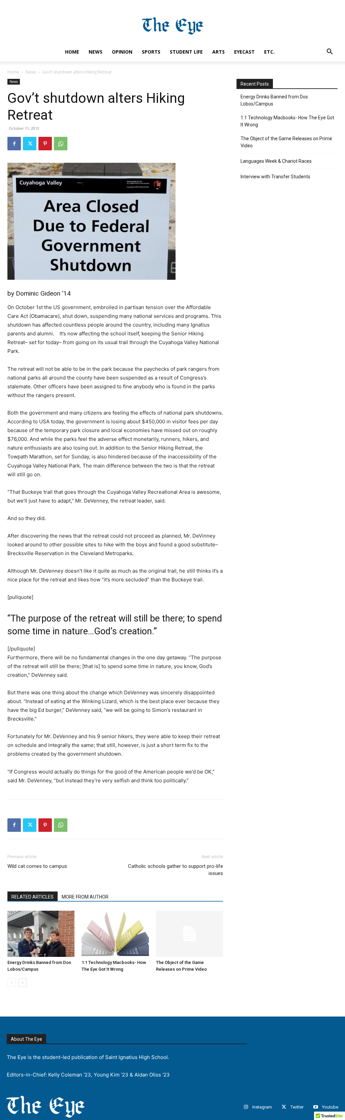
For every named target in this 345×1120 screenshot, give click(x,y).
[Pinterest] (45, 143)
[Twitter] (29, 143)
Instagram (262, 1107)
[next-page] (22, 982)
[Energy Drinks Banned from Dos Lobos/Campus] (40, 934)
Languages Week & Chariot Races (276, 161)
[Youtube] (315, 1107)
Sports (151, 52)
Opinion (122, 52)
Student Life (186, 52)
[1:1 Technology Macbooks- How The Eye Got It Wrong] (115, 934)
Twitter (297, 1107)
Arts (218, 52)
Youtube (330, 1107)
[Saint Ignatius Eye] (172, 22)
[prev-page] (11, 982)
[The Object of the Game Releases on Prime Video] (189, 934)
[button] (329, 52)
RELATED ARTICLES (32, 897)
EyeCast (244, 52)
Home (72, 52)
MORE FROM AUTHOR (85, 897)
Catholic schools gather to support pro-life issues (175, 869)
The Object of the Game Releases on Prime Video (286, 142)
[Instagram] (246, 1107)
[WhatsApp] (60, 143)
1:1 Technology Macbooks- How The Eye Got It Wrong (287, 121)
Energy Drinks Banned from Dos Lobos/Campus (274, 100)
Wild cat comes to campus (37, 866)
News (95, 52)
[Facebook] (14, 143)
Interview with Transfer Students (275, 176)
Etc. (269, 52)
